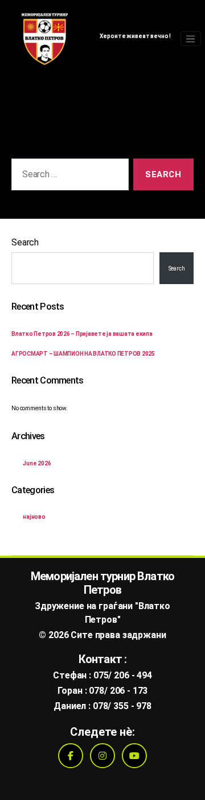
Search (25, 242)
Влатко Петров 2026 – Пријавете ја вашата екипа (82, 334)
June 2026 (37, 463)
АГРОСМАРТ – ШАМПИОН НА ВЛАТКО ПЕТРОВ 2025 (83, 354)
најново (34, 517)
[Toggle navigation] (191, 38)
